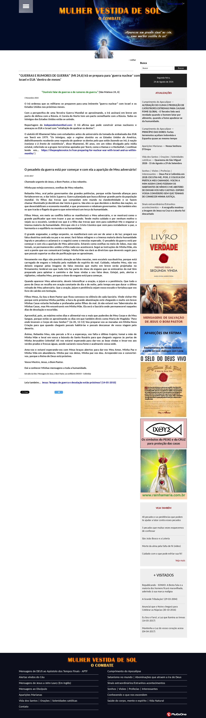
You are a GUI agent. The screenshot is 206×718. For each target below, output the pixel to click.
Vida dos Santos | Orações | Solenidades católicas (48, 701)
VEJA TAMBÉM (163, 508)
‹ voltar (132, 60)
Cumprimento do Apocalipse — (163, 112)
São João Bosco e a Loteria (156, 538)
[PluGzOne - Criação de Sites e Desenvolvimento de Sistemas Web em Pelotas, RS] (176, 714)
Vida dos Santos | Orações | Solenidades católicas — (162, 160)
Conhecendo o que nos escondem (127, 695)
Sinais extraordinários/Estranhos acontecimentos (136, 683)
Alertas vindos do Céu (32, 677)
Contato (23, 706)
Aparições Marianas (30, 695)
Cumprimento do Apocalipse (124, 671)
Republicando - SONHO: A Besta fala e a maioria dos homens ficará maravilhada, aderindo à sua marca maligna (162, 588)
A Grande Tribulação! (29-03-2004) (159, 599)
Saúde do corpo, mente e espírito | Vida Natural (135, 701)
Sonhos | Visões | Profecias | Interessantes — (163, 184)
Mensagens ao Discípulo (33, 689)
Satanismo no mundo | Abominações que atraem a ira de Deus (144, 677)
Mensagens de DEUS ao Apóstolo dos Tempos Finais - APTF (53, 671)
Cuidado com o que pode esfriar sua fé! (162, 554)
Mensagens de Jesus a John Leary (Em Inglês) (45, 683)
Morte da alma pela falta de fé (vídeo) (161, 546)
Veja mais (180, 560)
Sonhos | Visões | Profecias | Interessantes (132, 689)
